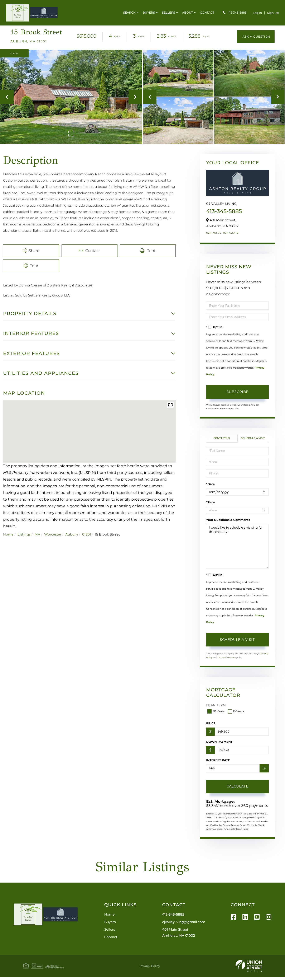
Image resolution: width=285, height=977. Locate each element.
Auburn (71, 535)
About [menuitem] (187, 12)
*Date (210, 484)
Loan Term (216, 705)
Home (8, 535)
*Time (210, 502)
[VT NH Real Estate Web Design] (249, 966)
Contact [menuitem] (207, 12)
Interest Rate (218, 760)
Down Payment (219, 742)
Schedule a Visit (253, 438)
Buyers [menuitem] (149, 12)
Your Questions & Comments (228, 520)
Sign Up (273, 13)
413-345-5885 (237, 12)
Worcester (52, 535)
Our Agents (230, 233)
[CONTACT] (256, 36)
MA (37, 535)
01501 (86, 535)
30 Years (218, 711)
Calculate (237, 786)
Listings (24, 535)
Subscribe (237, 392)
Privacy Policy (150, 966)
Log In (257, 13)
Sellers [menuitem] (168, 12)
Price (211, 723)
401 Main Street (178, 933)
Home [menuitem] (109, 915)
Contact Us (213, 233)
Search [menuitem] (129, 12)
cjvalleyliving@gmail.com (183, 922)
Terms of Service (226, 657)
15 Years (238, 711)
